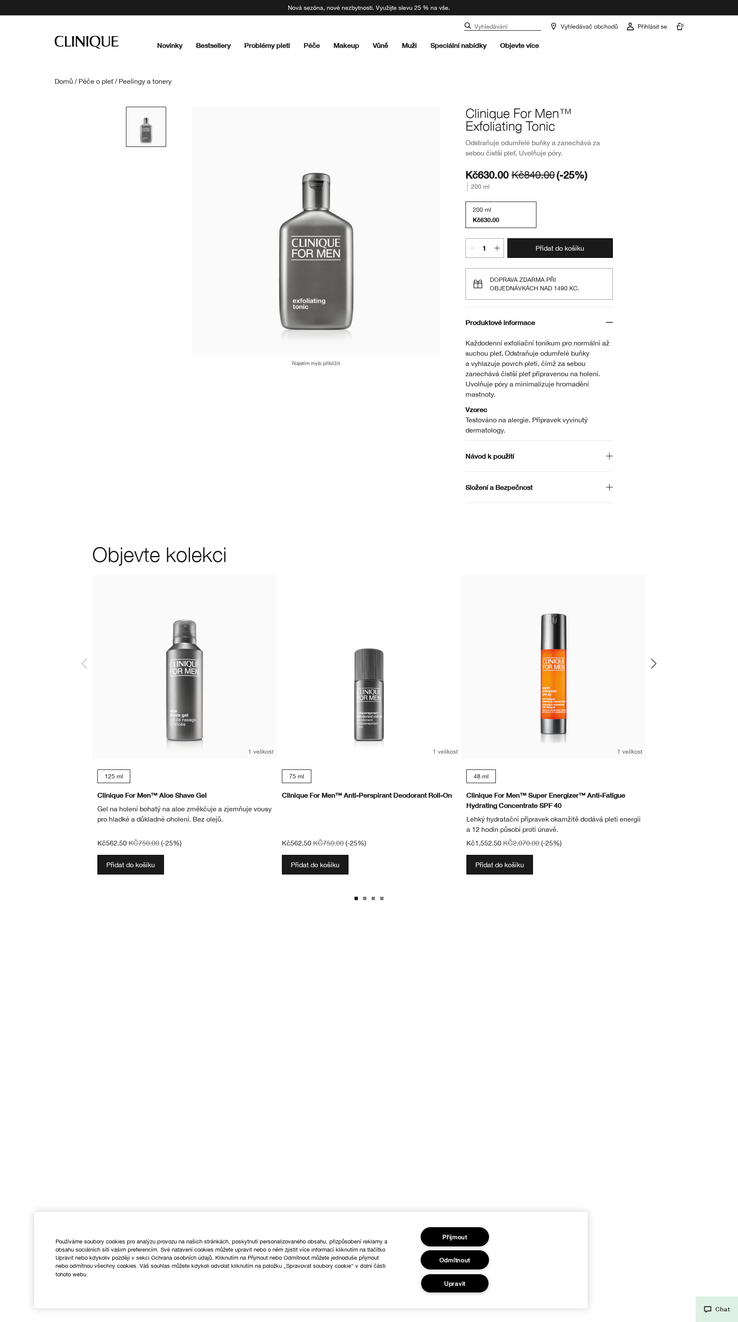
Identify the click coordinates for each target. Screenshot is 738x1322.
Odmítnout (454, 1260)
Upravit (455, 1283)
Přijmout (454, 1236)
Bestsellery (213, 45)
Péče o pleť (96, 81)
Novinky (169, 45)
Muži (409, 45)
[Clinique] (87, 42)
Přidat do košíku (560, 248)
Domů (64, 81)
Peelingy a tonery (145, 81)
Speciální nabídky (458, 45)
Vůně (380, 45)
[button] (717, 1309)
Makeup (346, 45)
